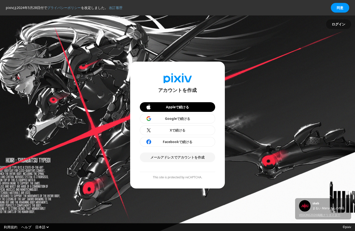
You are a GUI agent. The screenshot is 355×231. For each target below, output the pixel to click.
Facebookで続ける (177, 141)
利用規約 (10, 227)
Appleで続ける (177, 107)
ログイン (338, 24)
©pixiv (347, 227)
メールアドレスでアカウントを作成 (177, 157)
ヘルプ (26, 227)
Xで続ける (177, 130)
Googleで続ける (177, 118)
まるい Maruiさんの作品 (328, 208)
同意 (340, 7)
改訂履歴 (115, 7)
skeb (315, 203)
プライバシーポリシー (64, 7)
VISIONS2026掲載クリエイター (319, 215)
